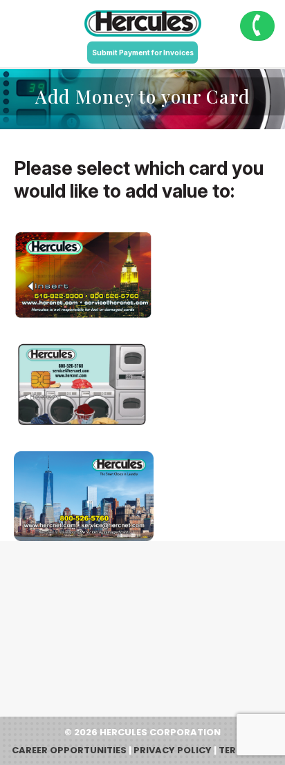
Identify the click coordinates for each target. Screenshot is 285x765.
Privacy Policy (173, 750)
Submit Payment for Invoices (143, 52)
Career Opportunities (69, 750)
